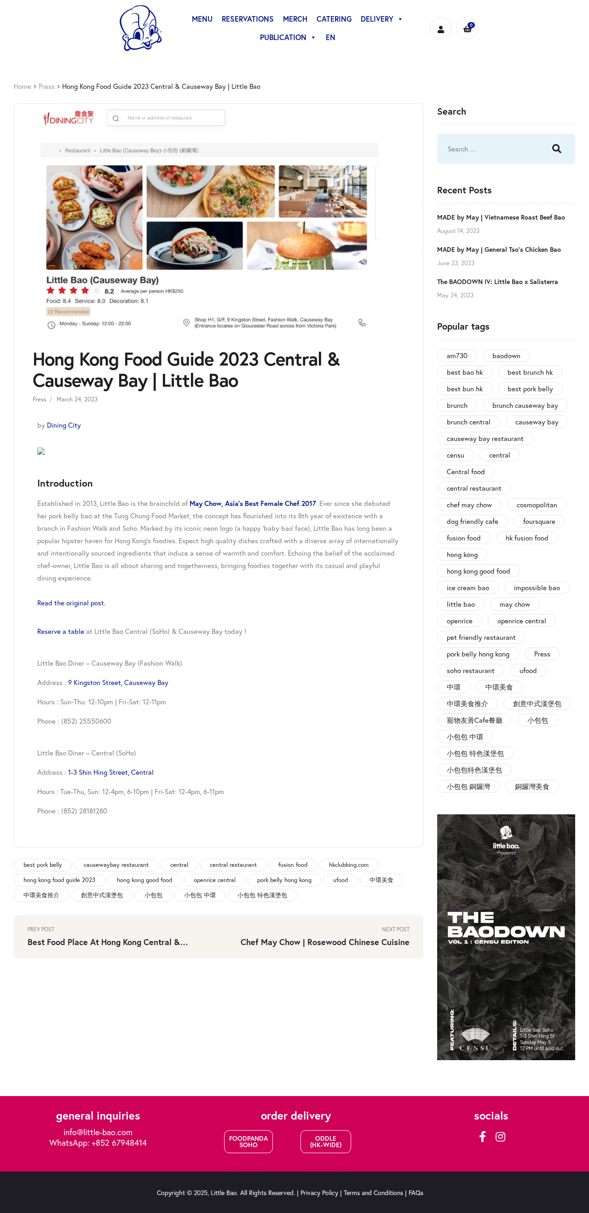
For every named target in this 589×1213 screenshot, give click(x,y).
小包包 (153, 895)
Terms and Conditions (373, 1192)
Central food (466, 471)
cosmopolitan (537, 504)
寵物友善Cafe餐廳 (474, 720)
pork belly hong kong (284, 880)
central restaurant (233, 865)
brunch (457, 405)
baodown (506, 355)
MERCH (295, 18)
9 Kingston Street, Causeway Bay (118, 682)
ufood (340, 880)
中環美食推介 (41, 895)
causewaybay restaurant (116, 865)
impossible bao (537, 587)
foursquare (539, 521)
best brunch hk (530, 372)
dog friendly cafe (472, 521)
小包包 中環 (200, 895)
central (179, 865)
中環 (454, 686)
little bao (461, 604)
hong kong (462, 554)
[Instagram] (500, 1136)
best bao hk (465, 372)
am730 (457, 355)
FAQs (416, 1192)
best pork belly (42, 865)
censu (455, 454)
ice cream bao (468, 587)
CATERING (334, 18)
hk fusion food (527, 537)
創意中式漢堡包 (102, 895)
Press (47, 86)
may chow (515, 604)
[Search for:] (485, 149)
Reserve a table (60, 631)
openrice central (215, 880)
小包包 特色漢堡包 (262, 895)
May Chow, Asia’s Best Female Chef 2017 (253, 503)
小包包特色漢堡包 (474, 769)
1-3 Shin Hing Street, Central (111, 772)
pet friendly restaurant (481, 637)
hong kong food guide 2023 (59, 880)
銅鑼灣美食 (532, 786)
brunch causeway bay (525, 405)
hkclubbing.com (349, 865)
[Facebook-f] (482, 1136)
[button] (248, 1141)
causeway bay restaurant (485, 438)
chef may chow (469, 504)
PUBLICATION (283, 37)
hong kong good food (144, 880)
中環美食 (381, 880)
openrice (460, 620)
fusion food (292, 865)
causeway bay (537, 421)
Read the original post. (71, 602)
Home (22, 86)
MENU (202, 18)
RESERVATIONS (248, 18)
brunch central (469, 421)
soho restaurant (471, 670)
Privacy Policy (319, 1192)
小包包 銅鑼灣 (468, 786)
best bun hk (465, 388)
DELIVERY (377, 18)
